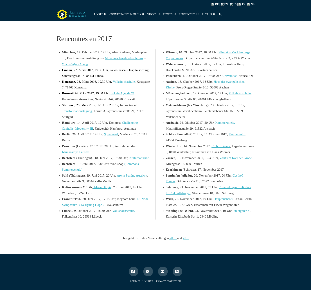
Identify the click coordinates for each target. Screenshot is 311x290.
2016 (186, 238)
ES (234, 4)
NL (252, 4)
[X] (148, 271)
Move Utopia (102, 187)
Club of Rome (220, 146)
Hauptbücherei (223, 199)
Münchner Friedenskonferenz (124, 58)
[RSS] (177, 271)
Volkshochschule (124, 81)
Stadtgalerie (241, 211)
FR (243, 4)
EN (226, 4)
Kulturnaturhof (139, 158)
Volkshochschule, (123, 211)
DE (216, 4)
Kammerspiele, (225, 122)
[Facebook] (133, 271)
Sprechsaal (111, 134)
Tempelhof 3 (237, 134)
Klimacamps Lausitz (75, 152)
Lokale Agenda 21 (122, 93)
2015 (173, 238)
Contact (135, 281)
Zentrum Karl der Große (236, 158)
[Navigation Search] (219, 14)
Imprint (148, 281)
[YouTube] (163, 271)
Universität (229, 75)
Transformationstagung (77, 111)
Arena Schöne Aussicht (132, 175)
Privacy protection (168, 281)
